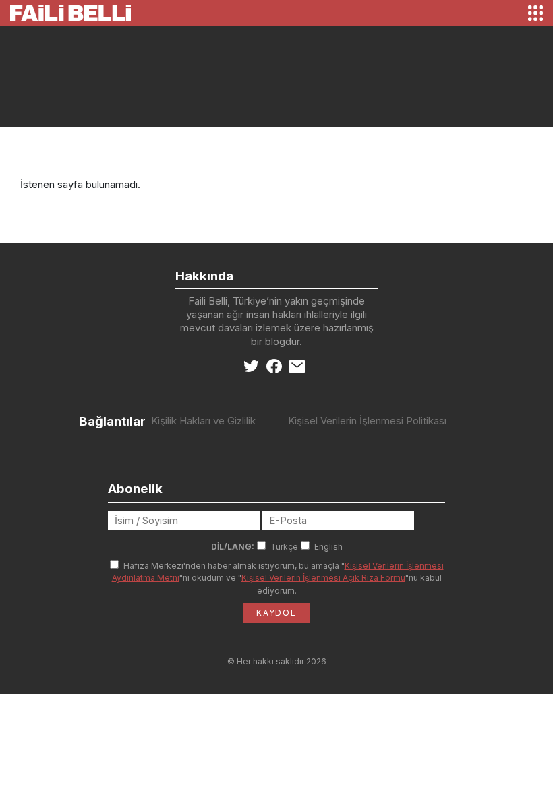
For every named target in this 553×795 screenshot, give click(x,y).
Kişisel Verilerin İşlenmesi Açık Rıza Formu (323, 578)
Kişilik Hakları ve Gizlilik (203, 420)
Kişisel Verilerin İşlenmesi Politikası (367, 420)
